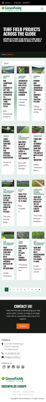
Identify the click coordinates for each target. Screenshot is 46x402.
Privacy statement (28, 392)
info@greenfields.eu (12, 357)
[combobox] (7, 2)
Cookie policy (16, 392)
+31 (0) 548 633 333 (12, 353)
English (7, 3)
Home (3, 54)
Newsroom (26, 3)
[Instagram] (13, 367)
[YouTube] (22, 367)
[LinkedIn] (18, 367)
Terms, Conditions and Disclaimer (23, 395)
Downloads (17, 3)
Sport (6, 63)
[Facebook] (4, 367)
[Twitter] (8, 367)
